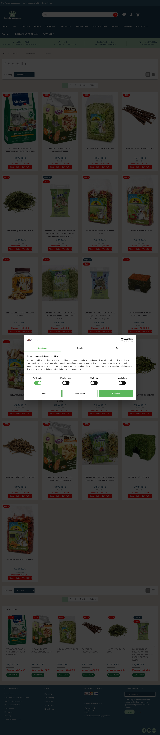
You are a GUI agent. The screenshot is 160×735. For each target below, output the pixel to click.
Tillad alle (116, 393)
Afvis (44, 393)
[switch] (66, 383)
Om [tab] (117, 348)
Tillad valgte (80, 393)
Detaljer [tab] (80, 348)
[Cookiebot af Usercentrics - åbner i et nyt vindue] (123, 340)
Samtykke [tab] (42, 348)
